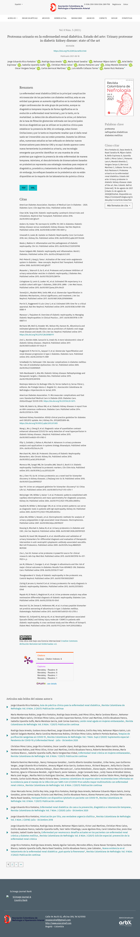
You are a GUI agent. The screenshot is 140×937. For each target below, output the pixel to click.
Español (19, 4)
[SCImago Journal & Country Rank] (20, 898)
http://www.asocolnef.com (58, 923)
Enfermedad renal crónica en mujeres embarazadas (104, 753)
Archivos (46, 18)
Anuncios (90, 18)
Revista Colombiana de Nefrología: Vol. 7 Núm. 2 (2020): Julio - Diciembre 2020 (49, 810)
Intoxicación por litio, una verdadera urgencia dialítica (67, 816)
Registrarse (116, 4)
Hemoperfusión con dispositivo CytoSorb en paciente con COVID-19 (64, 798)
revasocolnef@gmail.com (58, 920)
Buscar (114, 18)
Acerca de (12, 18)
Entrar (125, 4)
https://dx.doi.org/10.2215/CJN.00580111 (37, 335)
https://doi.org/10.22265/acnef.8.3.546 (70, 51)
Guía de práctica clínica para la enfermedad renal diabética (70, 705)
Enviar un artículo (29, 18)
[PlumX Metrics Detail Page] (28, 660)
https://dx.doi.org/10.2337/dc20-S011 (59, 401)
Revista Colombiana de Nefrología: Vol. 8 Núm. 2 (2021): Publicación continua (64, 785)
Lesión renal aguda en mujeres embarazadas (102, 721)
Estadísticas (127, 18)
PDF (24, 187)
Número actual (60, 18)
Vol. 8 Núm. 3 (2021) (70, 30)
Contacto (103, 18)
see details (52, 683)
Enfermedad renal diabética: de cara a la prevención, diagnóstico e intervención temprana (85, 807)
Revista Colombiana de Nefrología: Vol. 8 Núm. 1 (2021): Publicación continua (49, 756)
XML (33, 187)
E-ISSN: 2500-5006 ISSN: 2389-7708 (97, 4)
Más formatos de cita (118, 205)
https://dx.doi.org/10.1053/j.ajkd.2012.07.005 (39, 423)
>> (21, 864)
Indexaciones (76, 18)
